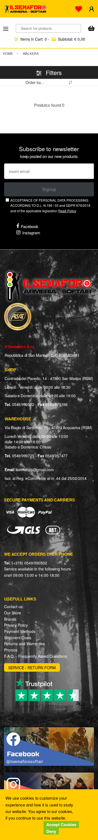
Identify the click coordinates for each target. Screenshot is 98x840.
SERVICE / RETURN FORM (32, 667)
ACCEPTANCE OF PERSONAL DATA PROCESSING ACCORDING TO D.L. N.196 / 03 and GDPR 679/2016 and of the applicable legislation (50, 205)
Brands (10, 619)
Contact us (13, 606)
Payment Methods (19, 631)
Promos (10, 650)
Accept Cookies (61, 824)
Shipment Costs (17, 637)
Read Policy (67, 210)
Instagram (31, 232)
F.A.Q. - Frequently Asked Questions (35, 656)
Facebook (29, 226)
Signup (49, 189)
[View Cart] (91, 28)
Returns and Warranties (24, 643)
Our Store (12, 612)
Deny (51, 831)
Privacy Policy (16, 625)
